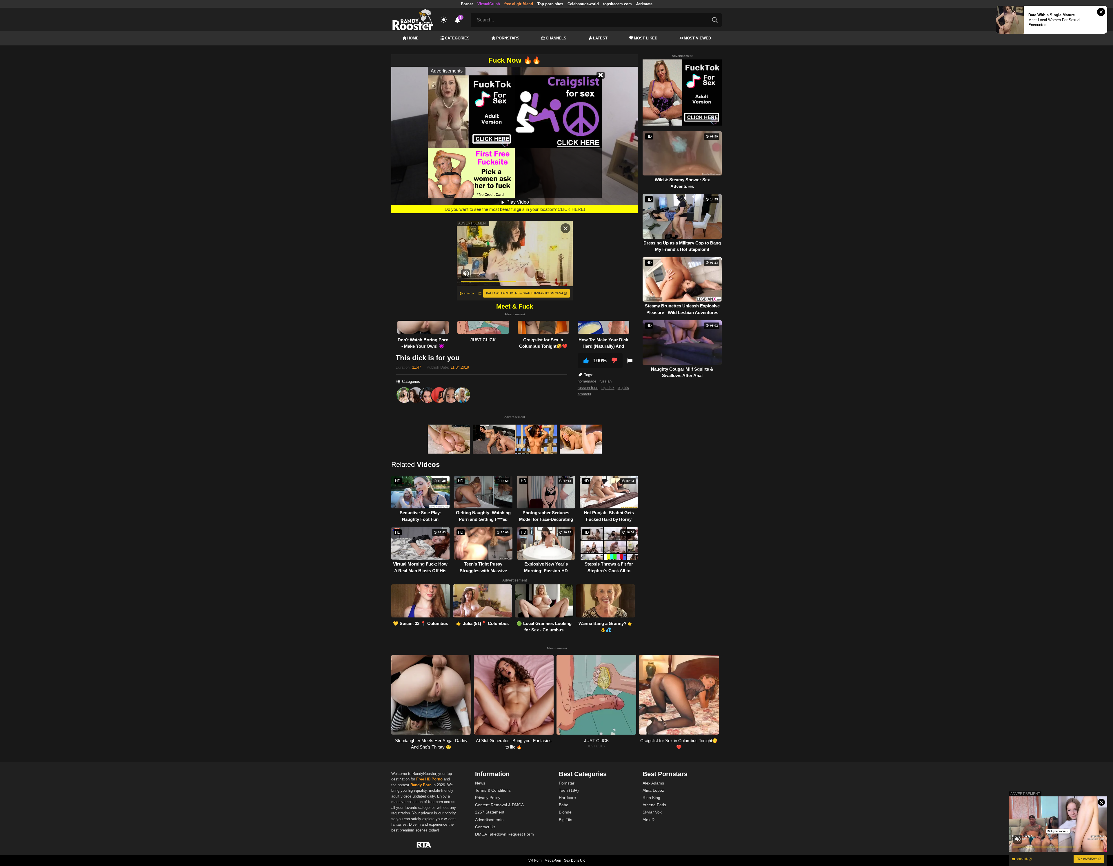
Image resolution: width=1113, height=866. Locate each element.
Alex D (648, 819)
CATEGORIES (457, 38)
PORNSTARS (507, 38)
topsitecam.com (617, 4)
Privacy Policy (487, 797)
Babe (563, 804)
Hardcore (567, 797)
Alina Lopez (653, 790)
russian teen (588, 387)
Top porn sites (550, 4)
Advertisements (489, 819)
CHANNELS (556, 38)
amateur (584, 394)
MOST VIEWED (697, 38)
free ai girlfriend (518, 4)
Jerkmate (644, 4)
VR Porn (535, 860)
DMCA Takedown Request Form (504, 834)
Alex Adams (653, 783)
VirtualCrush (488, 4)
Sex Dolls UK (574, 860)
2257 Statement (489, 812)
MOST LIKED (645, 38)
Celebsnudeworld (583, 4)
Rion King (651, 797)
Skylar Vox (652, 812)
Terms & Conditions (493, 790)
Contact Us (485, 827)
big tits (623, 387)
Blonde (565, 812)
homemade (587, 381)
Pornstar (566, 783)
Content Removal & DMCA (499, 804)
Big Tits (565, 819)
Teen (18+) (569, 790)
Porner (467, 4)
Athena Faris (654, 804)
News (480, 783)
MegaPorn (553, 860)
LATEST (600, 38)
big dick (607, 387)
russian (605, 381)
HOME (413, 38)
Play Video (517, 202)
